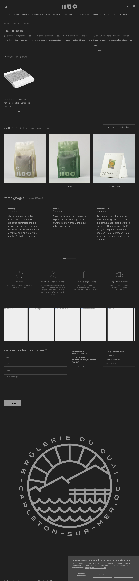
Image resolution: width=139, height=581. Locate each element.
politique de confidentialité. (95, 568)
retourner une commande (115, 363)
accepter (102, 574)
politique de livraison (113, 359)
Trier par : (97, 45)
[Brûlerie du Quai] (69, 6)
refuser (124, 574)
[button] (5, 6)
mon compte (110, 355)
